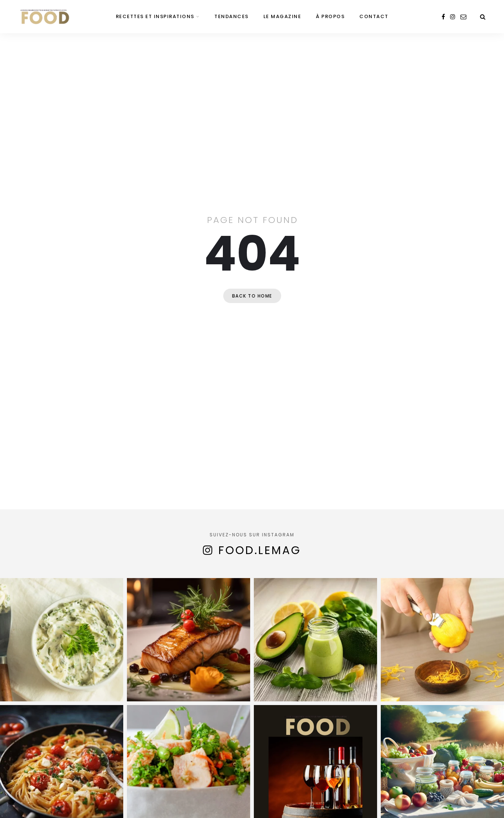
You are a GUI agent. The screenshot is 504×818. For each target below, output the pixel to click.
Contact (374, 16)
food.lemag (259, 550)
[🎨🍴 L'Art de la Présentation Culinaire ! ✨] (188, 639)
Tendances (231, 16)
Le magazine (282, 16)
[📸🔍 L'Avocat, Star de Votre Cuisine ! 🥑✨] (315, 639)
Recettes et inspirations (155, 16)
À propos (330, 16)
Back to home (252, 296)
